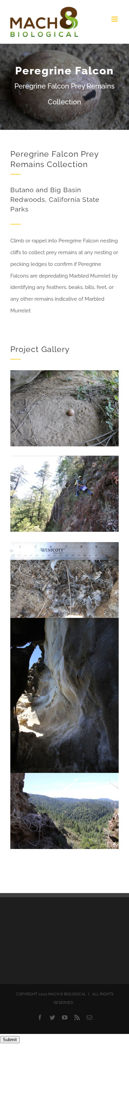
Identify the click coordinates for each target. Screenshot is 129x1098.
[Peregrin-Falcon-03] (64, 775)
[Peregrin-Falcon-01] (64, 544)
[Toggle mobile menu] (115, 19)
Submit (10, 1039)
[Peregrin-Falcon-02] (64, 458)
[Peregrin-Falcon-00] (64, 373)
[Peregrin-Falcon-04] (64, 620)
